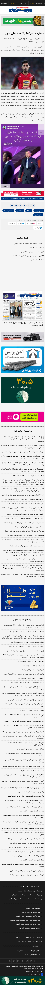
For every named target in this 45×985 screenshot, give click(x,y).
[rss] (22, 961)
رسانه (28, 211)
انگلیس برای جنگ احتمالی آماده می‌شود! (30, 678)
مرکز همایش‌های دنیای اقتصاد (30, 912)
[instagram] (35, 961)
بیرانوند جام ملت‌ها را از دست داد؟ (32, 666)
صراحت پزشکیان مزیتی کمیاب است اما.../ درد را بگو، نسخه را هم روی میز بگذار (23, 688)
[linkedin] (20, 205)
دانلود (5, 186)
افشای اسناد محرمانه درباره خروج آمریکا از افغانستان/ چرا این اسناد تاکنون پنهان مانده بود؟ (24, 776)
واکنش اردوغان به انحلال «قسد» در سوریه (30, 792)
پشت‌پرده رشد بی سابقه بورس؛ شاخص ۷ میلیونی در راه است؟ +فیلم (23, 833)
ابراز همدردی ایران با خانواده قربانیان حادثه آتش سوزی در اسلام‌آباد (25, 754)
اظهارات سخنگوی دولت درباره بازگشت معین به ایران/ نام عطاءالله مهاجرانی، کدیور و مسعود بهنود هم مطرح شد (23, 509)
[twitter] (24, 205)
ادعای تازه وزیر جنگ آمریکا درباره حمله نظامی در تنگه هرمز (25, 807)
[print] (12, 205)
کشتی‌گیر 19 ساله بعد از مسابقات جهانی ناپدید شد (27, 856)
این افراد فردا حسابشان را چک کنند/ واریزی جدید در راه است (24, 499)
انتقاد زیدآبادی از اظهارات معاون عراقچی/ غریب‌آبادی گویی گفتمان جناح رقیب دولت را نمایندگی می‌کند (22, 470)
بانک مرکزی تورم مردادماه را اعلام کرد (32, 770)
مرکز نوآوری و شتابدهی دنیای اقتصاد (28, 916)
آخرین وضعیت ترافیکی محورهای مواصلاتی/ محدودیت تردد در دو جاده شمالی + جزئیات (23, 823)
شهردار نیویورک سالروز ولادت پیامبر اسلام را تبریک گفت (26, 875)
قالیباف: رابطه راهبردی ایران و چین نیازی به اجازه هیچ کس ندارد (23, 732)
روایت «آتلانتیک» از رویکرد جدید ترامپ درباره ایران (27, 682)
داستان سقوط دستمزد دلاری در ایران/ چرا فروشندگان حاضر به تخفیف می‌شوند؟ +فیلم (24, 726)
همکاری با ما (20, 941)
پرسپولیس (38, 211)
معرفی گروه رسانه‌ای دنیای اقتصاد (29, 891)
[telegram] (16, 205)
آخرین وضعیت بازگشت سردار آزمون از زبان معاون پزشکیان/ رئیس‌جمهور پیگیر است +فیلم (24, 801)
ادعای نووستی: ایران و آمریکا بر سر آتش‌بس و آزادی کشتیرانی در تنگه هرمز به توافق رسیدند (23, 540)
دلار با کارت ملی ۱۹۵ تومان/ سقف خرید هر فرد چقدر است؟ (24, 531)
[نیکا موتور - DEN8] (22, 337)
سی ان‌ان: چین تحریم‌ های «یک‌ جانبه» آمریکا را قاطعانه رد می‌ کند (22, 788)
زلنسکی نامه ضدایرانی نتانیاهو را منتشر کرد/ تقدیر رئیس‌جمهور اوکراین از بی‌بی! (23, 816)
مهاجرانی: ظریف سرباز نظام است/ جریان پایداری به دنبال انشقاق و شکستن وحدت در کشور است (22, 446)
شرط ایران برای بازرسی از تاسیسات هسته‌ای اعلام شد (27, 476)
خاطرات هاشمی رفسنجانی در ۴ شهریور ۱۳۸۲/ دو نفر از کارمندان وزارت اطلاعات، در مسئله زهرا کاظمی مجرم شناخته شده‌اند (23, 464)
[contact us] (14, 961)
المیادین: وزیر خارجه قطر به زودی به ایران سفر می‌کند (26, 847)
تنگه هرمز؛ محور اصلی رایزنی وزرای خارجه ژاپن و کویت (26, 796)
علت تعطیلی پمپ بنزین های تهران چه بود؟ (29, 527)
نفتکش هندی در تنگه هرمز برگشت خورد (30, 749)
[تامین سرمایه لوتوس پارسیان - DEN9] (22, 390)
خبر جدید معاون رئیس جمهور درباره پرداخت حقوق (27, 546)
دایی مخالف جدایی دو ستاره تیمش (32, 252)
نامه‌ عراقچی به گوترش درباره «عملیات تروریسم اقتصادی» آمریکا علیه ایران (24, 761)
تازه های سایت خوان (22, 619)
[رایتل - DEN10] (22, 417)
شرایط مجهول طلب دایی (36, 248)
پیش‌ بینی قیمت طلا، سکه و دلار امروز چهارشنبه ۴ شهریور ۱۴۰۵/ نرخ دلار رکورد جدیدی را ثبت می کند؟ (23, 457)
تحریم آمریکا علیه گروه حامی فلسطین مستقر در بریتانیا (26, 839)
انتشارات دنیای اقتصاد (33, 908)
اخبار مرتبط (22, 238)
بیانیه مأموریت (22, 951)
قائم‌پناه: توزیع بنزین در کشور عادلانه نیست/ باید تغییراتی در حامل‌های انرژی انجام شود (24, 744)
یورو (18, 3)
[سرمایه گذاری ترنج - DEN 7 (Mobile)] (22, 21)
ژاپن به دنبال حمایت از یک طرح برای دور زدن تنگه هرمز (25, 651)
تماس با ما (36, 937)
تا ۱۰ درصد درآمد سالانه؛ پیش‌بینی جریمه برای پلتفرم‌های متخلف (23, 766)
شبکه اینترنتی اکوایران (16, 895)
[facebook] (29, 205)
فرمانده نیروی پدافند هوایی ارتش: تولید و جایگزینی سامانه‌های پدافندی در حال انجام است (23, 626)
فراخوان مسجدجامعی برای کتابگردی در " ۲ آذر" (28, 256)
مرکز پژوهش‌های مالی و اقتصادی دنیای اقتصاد (25, 920)
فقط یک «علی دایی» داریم (35, 260)
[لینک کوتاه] (33, 205)
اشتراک (18, 937)
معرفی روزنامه (35, 951)
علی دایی (38, 215)
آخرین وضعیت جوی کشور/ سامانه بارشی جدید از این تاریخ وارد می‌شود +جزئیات (23, 782)
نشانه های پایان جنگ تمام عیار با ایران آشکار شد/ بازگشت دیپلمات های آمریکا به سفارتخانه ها (22, 575)
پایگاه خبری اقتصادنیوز (15, 899)
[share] (18, 961)
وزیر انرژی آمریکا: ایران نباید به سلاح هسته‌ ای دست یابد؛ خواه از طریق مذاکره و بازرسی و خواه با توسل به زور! (23, 694)
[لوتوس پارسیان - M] (22, 980)
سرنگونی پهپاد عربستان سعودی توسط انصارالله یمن (27, 642)
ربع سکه (39, 3)
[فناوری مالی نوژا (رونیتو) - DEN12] (22, 598)
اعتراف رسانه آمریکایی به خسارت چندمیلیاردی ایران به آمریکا (25, 518)
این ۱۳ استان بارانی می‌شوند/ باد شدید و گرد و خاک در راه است (23, 495)
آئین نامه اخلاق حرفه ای (32, 955)
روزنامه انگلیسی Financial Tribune (29, 928)
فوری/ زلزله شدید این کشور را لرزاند (32, 670)
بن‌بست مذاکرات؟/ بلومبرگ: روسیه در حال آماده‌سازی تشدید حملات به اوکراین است (24, 716)
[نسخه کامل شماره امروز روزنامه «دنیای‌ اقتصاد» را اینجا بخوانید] (22, 306)
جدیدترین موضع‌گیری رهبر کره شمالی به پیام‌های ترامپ (26, 700)
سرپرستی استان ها (34, 941)
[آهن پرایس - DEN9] (22, 359)
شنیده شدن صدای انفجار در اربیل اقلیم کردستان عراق (27, 632)
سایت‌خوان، (34, 199)
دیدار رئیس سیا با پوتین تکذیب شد (32, 860)
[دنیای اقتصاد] (20, 10)
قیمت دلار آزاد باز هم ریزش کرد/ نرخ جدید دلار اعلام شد (26, 535)
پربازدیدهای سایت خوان (22, 431)
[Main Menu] (41, 10)
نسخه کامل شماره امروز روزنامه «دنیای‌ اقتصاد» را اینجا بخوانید (23, 324)
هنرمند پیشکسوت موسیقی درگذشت (32, 710)
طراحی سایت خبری (35, 975)
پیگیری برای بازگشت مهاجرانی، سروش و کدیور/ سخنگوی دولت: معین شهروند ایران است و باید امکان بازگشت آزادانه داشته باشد (23, 637)
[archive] (10, 961)
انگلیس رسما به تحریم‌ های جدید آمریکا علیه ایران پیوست (25, 514)
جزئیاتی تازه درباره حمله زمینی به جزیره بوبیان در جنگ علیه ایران (23, 452)
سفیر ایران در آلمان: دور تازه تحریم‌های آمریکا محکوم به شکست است (23, 705)
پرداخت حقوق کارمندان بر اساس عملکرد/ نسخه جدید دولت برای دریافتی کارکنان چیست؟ (23, 560)
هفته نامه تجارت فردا (33, 899)
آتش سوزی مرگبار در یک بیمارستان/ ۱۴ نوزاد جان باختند (25, 503)
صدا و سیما (8, 211)
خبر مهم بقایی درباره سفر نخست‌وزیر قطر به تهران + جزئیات (24, 523)
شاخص (19, 211)
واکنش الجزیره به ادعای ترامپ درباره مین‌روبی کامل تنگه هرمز (24, 674)
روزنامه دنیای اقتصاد (33, 895)
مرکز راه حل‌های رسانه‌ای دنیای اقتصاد (28, 924)
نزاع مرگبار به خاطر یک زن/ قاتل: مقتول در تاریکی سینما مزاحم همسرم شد (23, 737)
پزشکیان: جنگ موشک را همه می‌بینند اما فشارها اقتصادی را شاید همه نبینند (23, 865)
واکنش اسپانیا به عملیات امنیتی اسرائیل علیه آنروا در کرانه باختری (23, 828)
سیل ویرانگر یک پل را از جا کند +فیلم (32, 811)
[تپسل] (2, 192)
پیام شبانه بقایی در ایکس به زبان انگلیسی (30, 661)
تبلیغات (27, 937)
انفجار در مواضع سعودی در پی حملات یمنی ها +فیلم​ (26, 646)
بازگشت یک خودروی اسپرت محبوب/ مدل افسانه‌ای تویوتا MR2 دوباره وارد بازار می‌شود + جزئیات (23, 656)
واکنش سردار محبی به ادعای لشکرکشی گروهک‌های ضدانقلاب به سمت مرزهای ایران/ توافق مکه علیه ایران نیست (23, 490)
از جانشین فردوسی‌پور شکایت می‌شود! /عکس (29, 243)
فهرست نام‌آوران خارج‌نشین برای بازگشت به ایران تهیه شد (25, 852)
